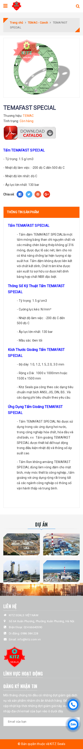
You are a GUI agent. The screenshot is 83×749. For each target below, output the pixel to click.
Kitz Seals (26, 387)
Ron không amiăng (39, 462)
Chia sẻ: (8, 194)
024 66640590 (33, 627)
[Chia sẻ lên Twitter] (29, 194)
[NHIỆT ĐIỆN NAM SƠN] (21, 544)
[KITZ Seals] (16, 5)
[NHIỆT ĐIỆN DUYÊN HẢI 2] (61, 571)
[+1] (46, 194)
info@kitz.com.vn (29, 639)
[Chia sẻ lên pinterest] (38, 194)
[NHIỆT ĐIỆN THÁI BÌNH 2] (61, 544)
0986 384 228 (29, 633)
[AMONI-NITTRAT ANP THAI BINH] (21, 571)
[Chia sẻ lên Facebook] (20, 194)
